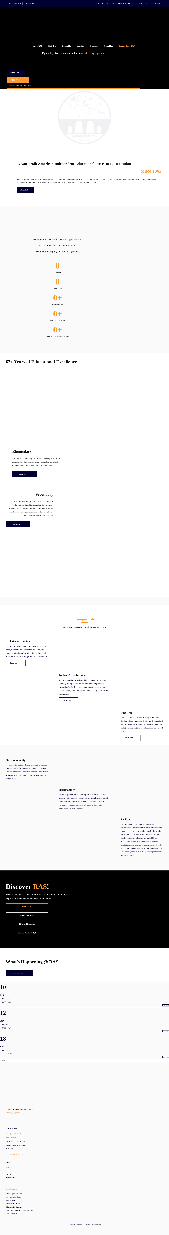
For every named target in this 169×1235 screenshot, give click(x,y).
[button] (16, 73)
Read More (166, 1005)
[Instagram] (153, 24)
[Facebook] (162, 24)
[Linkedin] (158, 24)
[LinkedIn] (17, 1120)
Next (3, 1061)
